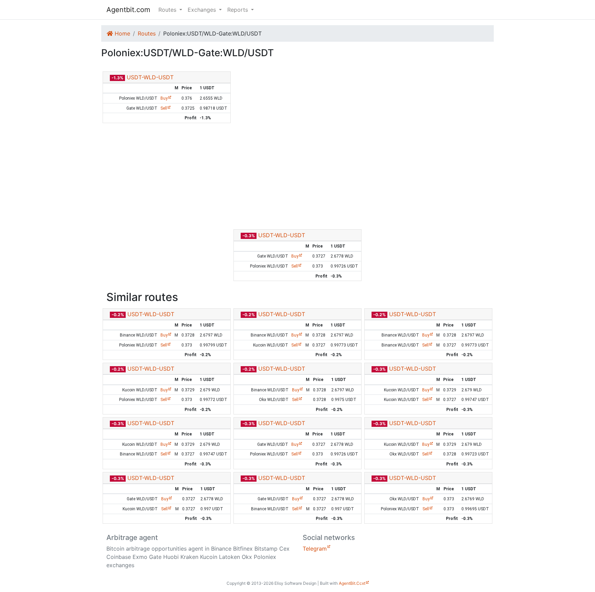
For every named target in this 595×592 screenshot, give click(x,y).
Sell (163, 108)
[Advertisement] (297, 176)
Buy (164, 98)
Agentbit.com (128, 10)
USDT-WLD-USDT (150, 77)
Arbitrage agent (132, 537)
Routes (147, 33)
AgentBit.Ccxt (352, 583)
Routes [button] (168, 9)
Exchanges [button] (203, 9)
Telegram (315, 548)
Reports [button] (238, 9)
